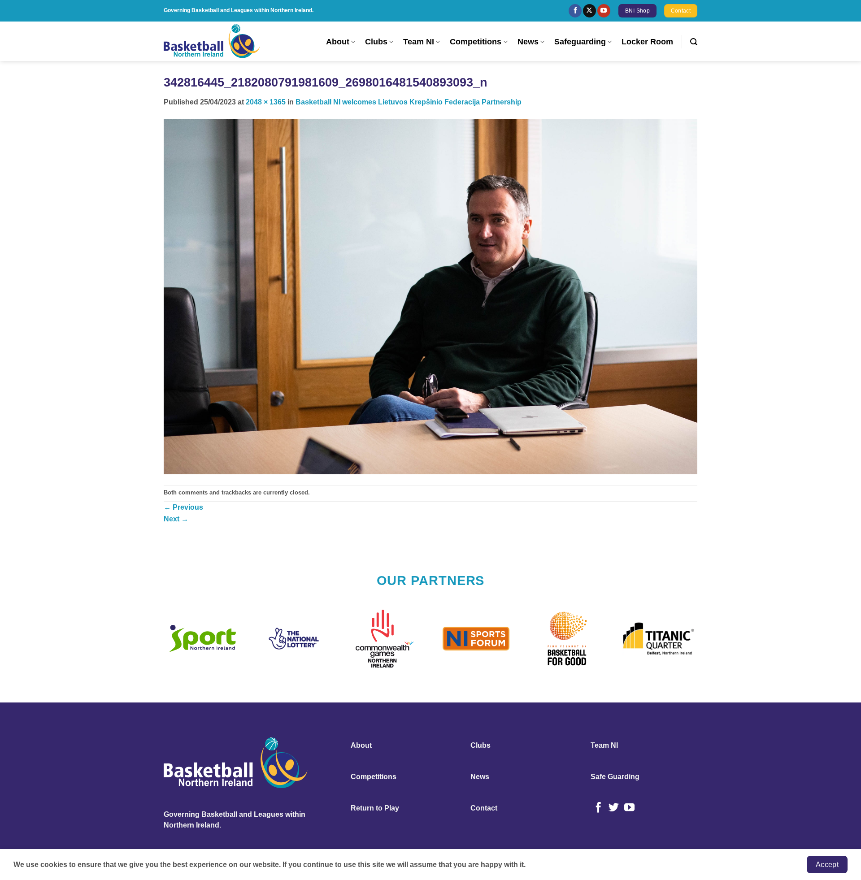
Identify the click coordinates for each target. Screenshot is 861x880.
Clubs (376, 41)
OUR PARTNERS (431, 580)
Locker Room (647, 41)
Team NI (418, 41)
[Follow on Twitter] (614, 808)
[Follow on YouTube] (603, 10)
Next (176, 519)
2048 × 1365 (266, 102)
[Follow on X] (589, 10)
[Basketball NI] (213, 41)
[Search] (693, 42)
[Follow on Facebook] (575, 10)
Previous (183, 507)
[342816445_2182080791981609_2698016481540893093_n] (430, 295)
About (337, 41)
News (528, 41)
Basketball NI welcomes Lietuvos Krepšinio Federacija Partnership (409, 102)
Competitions (475, 41)
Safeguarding (580, 41)
